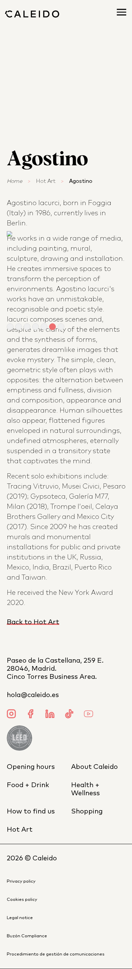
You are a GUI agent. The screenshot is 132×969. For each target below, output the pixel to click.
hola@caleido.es (33, 695)
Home (14, 181)
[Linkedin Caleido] (49, 714)
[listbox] (66, 275)
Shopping (87, 811)
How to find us (31, 811)
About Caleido (94, 767)
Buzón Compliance (27, 936)
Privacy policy (21, 881)
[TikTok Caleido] (69, 714)
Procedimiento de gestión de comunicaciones (56, 954)
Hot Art (46, 181)
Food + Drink (28, 785)
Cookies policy (22, 899)
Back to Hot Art (33, 622)
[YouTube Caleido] (88, 714)
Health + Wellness (85, 789)
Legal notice (20, 918)
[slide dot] (10, 327)
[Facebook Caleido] (30, 714)
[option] (66, 275)
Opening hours (31, 767)
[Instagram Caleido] (11, 714)
